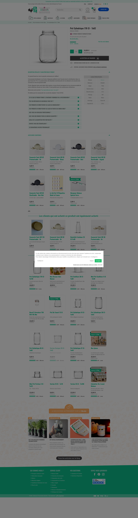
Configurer (40, 260)
